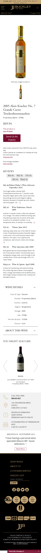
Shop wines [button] (16, 462)
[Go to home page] (20, 526)
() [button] (39, 13)
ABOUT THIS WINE (16, 330)
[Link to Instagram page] (18, 489)
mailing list (17, 475)
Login (33, 13)
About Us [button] (15, 466)
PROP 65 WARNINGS (12, 540)
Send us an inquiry (12, 138)
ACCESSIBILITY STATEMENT (20, 538)
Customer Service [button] (20, 471)
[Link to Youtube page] (27, 489)
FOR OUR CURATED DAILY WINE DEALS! (20, 2)
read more (20, 449)
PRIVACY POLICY (24, 535)
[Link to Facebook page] (14, 489)
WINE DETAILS (14, 287)
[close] (38, 7)
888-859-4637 (16, 398)
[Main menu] (3, 7)
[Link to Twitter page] (22, 489)
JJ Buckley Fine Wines (10, 542)
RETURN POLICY (30, 540)
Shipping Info (8, 157)
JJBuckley (20, 8)
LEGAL (12, 535)
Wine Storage (8, 164)
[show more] (20, 202)
